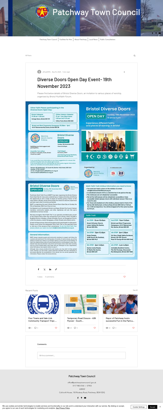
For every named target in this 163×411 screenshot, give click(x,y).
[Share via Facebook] (38, 269)
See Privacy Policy (63, 408)
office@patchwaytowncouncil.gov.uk (82, 382)
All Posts (28, 55)
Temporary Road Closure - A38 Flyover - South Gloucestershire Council (81, 319)
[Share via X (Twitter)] (44, 269)
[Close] (160, 407)
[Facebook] (152, 33)
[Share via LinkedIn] (50, 269)
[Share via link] (56, 269)
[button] (134, 55)
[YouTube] (159, 33)
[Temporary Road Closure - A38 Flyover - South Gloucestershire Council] (81, 304)
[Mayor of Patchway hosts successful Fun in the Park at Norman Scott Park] (120, 304)
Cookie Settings (139, 407)
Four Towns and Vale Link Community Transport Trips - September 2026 (42, 319)
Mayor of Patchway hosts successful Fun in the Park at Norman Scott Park (119, 319)
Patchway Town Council (96, 11)
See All (135, 290)
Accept (152, 407)
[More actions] (124, 71)
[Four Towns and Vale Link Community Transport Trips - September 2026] (43, 304)
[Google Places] (156, 33)
